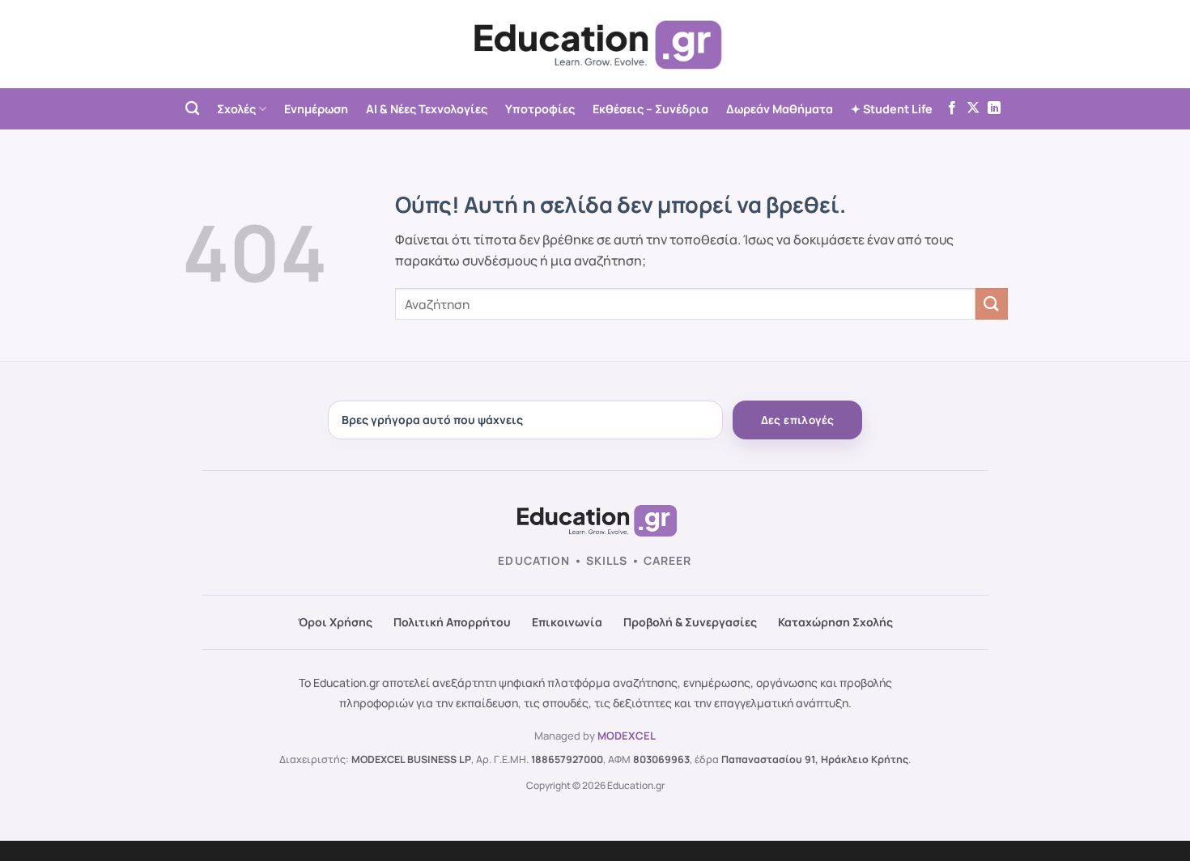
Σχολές (236, 109)
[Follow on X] (973, 108)
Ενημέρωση (316, 109)
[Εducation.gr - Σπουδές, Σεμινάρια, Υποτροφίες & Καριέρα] (595, 44)
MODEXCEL (626, 735)
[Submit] (991, 304)
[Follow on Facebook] (952, 108)
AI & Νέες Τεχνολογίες (426, 109)
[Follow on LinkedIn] (994, 108)
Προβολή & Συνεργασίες (690, 622)
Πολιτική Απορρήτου (452, 622)
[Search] (192, 108)
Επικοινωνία (567, 622)
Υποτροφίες (540, 109)
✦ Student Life (892, 109)
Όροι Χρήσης (335, 622)
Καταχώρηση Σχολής (835, 622)
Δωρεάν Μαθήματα (779, 109)
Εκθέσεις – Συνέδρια (650, 109)
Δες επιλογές (798, 420)
